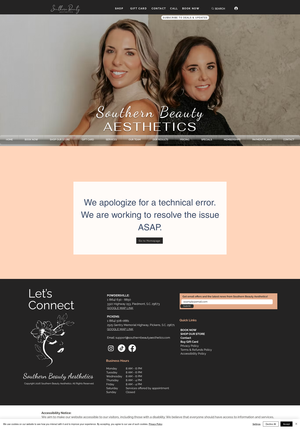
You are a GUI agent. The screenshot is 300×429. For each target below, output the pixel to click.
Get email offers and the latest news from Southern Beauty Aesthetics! (225, 296)
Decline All (271, 424)
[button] (212, 17)
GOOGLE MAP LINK (120, 308)
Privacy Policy (189, 345)
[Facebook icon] (132, 348)
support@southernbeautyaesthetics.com (142, 337)
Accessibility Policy (193, 353)
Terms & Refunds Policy (196, 349)
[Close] (296, 423)
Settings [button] (256, 424)
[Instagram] (111, 348)
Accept (286, 424)
